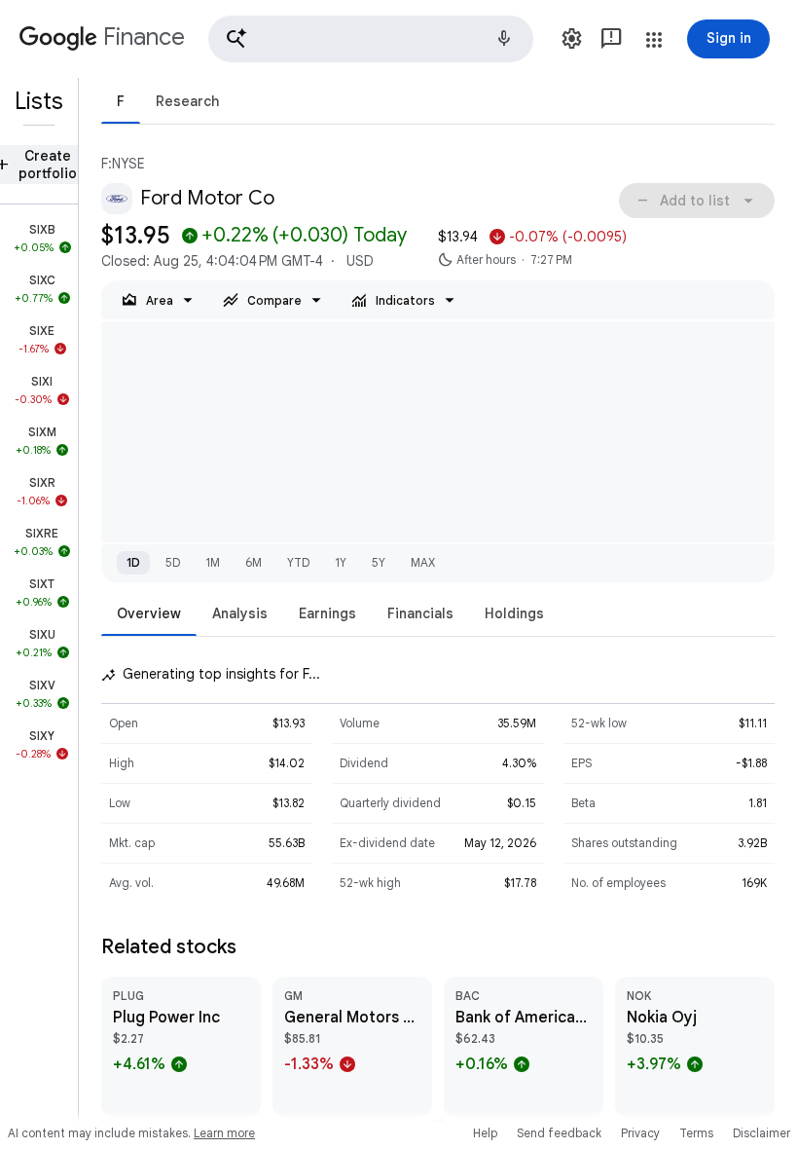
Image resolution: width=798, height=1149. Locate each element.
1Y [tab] (340, 562)
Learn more (224, 1133)
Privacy (640, 1133)
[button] (370, 39)
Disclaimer (761, 1133)
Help (485, 1133)
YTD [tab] (298, 562)
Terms (696, 1133)
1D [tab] (133, 562)
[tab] (120, 101)
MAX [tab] (423, 562)
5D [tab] (172, 562)
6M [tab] (253, 562)
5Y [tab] (378, 562)
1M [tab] (212, 562)
